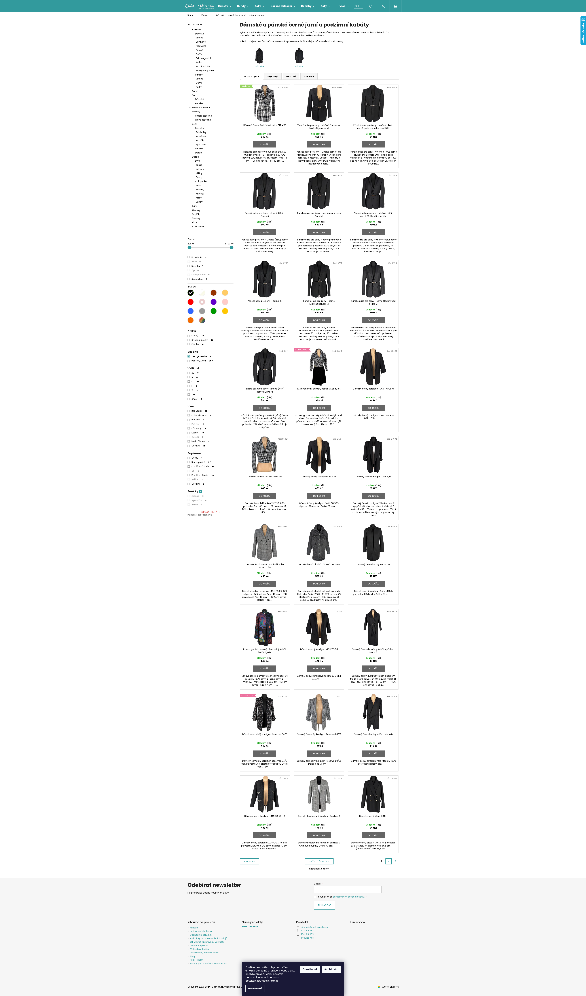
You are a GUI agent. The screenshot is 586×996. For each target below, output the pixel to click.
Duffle (199, 54)
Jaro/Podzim (202, 356)
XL (195, 390)
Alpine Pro (199, 500)
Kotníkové (201, 136)
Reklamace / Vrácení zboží (204, 952)
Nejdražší (291, 76)
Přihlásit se (324, 905)
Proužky (198, 419)
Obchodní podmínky (201, 934)
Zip (195, 470)
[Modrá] (191, 311)
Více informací (270, 981)
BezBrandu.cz (250, 926)
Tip (195, 270)
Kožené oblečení (201, 107)
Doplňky (196, 214)
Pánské (199, 74)
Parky (199, 62)
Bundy (195, 91)
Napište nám (196, 959)
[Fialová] (214, 302)
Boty (194, 123)
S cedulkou (198, 226)
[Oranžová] (191, 320)
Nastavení (255, 988)
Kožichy (196, 111)
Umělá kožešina (203, 115)
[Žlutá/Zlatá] (225, 311)
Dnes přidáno (201, 274)
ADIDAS (198, 495)
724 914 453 (307, 930)
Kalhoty (200, 169)
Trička (199, 164)
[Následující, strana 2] (388, 861)
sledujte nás (307, 937)
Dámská (199, 99)
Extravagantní (203, 58)
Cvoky (197, 457)
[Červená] (191, 302)
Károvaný (199, 428)
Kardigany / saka (205, 70)
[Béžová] (225, 293)
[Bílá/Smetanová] (202, 293)
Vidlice (197, 479)
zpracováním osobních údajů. (349, 896)
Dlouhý (198, 344)
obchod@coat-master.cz (314, 927)
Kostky (198, 432)
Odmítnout (309, 969)
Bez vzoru (199, 410)
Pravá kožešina (203, 119)
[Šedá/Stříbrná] (202, 311)
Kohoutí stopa (201, 415)
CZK (357, 6)
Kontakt (194, 927)
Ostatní (198, 445)
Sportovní (201, 144)
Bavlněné (201, 41)
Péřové (199, 50)
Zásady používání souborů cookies (208, 963)
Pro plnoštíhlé (203, 66)
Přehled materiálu (199, 949)
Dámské (199, 33)
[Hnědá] (214, 293)
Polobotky (201, 132)
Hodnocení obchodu (201, 931)
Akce (194, 222)
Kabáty (196, 29)
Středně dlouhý (202, 340)
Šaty (194, 206)
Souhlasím (331, 969)
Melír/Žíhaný (200, 441)
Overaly (196, 210)
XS (195, 372)
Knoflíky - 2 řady (203, 466)
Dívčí (197, 160)
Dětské (199, 152)
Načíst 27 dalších (319, 861)
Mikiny (199, 173)
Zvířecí (197, 436)
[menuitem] (224, 6)
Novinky (196, 218)
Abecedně (309, 76)
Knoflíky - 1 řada (203, 475)
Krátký (198, 335)
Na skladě (199, 257)
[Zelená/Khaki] (214, 311)
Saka (194, 95)
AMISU (197, 504)
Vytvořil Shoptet (390, 986)
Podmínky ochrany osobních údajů (208, 938)
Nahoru (250, 861)
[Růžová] (225, 302)
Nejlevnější (272, 76)
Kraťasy (200, 189)
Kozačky (200, 140)
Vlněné (199, 37)
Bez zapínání (201, 462)
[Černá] (191, 293)
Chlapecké (201, 181)
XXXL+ (197, 398)
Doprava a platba (199, 945)
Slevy (192, 956)
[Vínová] (202, 302)
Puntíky (198, 423)
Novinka (197, 266)
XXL (195, 394)
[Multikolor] (202, 320)
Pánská (199, 103)
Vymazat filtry (209, 511)
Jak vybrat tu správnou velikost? (207, 941)
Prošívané (201, 45)
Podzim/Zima (202, 360)
